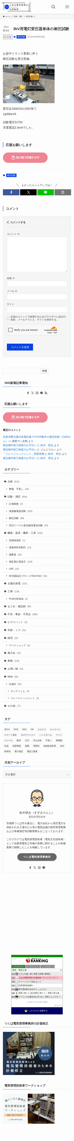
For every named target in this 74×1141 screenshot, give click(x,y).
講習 (13, 637)
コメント (13, 234)
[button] (11, 192)
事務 (13, 660)
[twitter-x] (32, 393)
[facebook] (28, 393)
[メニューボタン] (67, 7)
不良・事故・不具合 (22, 614)
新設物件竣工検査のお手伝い (19, 445)
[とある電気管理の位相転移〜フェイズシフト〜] (16, 7)
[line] (41, 393)
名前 (11, 278)
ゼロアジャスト (28, 735)
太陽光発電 (17, 583)
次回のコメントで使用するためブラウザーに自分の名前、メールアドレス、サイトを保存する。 (38, 318)
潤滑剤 (36, 746)
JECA (7, 729)
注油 (6, 746)
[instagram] (37, 393)
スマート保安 (10, 735)
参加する (58, 1005)
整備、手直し (19, 489)
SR (32, 729)
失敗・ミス (17, 630)
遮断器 (15, 554)
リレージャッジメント (25, 698)
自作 (62, 746)
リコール (8, 740)
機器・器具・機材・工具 (25, 532)
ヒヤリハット (17, 622)
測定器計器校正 (20, 561)
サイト (10, 304)
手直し (49, 740)
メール (12, 291)
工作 (27, 740)
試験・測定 (17, 496)
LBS (14, 568)
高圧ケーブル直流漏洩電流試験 (28, 525)
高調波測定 (17, 540)
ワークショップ (19, 645)
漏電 (27, 746)
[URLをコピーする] (63, 192)
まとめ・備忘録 (19, 606)
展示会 (14, 652)
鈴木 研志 (46, 445)
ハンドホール (45, 735)
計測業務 (16, 504)
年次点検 (37, 740)
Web (13, 676)
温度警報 (17, 746)
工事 (13, 591)
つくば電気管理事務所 (37, 856)
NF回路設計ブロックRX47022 (28, 576)
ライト (59, 735)
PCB (16, 729)
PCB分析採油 (18, 598)
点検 (13, 481)
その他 (14, 705)
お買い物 (15, 668)
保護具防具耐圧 (20, 547)
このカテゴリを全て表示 (37, 1002)
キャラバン (55, 729)
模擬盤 (59, 740)
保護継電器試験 (20, 511)
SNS (24, 729)
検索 (44, 370)
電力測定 (19, 751)
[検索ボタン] (53, 7)
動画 (19, 740)
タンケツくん (20, 691)
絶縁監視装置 (50, 746)
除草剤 (7, 751)
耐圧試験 (21, 37)
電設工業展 (32, 751)
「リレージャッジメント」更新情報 (23, 453)
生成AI (15, 684)
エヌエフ (42, 729)
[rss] (46, 393)
